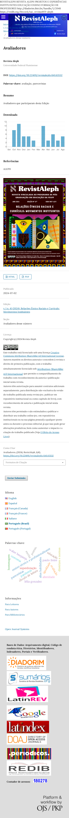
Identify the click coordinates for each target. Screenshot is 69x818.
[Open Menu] (3, 16)
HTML (11, 276)
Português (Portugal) (19, 528)
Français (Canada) (18, 508)
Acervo (17, 24)
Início (6, 24)
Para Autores (11, 609)
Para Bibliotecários (15, 614)
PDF (26, 276)
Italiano (13, 518)
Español (13, 503)
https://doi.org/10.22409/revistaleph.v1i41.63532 (35, 75)
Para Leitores (12, 604)
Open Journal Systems (17, 629)
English (13, 498)
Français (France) (18, 513)
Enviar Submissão (16, 478)
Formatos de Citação (16, 462)
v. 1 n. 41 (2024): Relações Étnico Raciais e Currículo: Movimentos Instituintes (29, 29)
